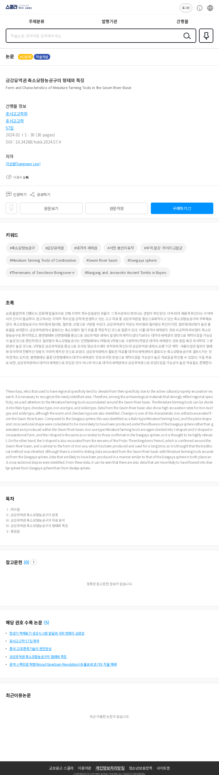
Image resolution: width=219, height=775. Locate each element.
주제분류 (36, 21)
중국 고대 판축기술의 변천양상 (30, 648)
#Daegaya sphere (142, 260)
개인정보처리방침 (110, 768)
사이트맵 (163, 768)
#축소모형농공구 (22, 248)
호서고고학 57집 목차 (24, 640)
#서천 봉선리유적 (121, 248)
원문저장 (117, 208)
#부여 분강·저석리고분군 (163, 248)
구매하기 (180, 208)
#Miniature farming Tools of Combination (43, 260)
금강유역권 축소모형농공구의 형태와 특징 (38, 656)
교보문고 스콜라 (61, 768)
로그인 (186, 7)
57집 (10, 128)
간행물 (182, 21)
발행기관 (109, 21)
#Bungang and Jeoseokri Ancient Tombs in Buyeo (125, 272)
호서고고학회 (16, 113)
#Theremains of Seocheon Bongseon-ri (42, 272)
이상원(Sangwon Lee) (23, 163)
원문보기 (51, 208)
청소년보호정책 (140, 768)
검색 (186, 40)
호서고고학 (15, 121)
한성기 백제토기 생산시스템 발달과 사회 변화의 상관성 (46, 633)
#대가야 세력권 (85, 248)
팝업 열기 (34, 562)
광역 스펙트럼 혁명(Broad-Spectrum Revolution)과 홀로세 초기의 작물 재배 (62, 664)
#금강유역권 (54, 248)
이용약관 (84, 768)
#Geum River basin (101, 260)
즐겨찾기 (205, 42)
